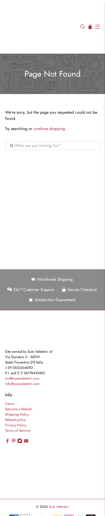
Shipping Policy (17, 414)
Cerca (9, 403)
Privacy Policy (15, 425)
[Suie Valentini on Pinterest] (13, 442)
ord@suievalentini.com (22, 378)
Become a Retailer (18, 409)
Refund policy (15, 419)
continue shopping (49, 129)
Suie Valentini (58, 506)
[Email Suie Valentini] (26, 442)
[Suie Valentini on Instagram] (19, 442)
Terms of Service (17, 430)
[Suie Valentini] (40, 26)
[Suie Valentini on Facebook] (7, 442)
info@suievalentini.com (22, 383)
